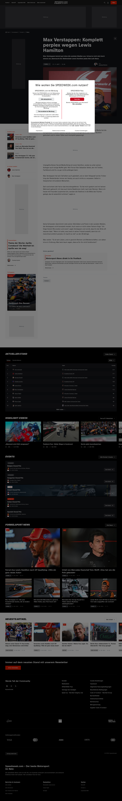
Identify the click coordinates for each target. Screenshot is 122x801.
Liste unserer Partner (78, 125)
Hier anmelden (77, 104)
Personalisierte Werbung (46, 111)
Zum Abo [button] (77, 99)
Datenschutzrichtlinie (58, 130)
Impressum (39, 130)
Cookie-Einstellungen (81, 130)
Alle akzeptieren (46, 99)
